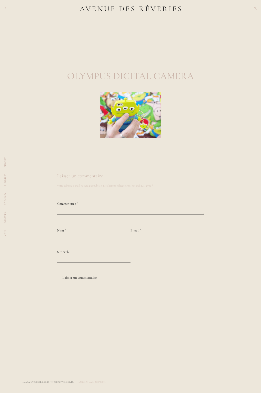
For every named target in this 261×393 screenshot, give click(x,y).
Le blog (5, 178)
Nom (61, 230)
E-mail (136, 230)
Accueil (5, 162)
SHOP (5, 233)
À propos (5, 217)
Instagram (100, 382)
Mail (91, 382)
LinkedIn (83, 382)
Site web (63, 252)
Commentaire (67, 204)
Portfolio (5, 199)
